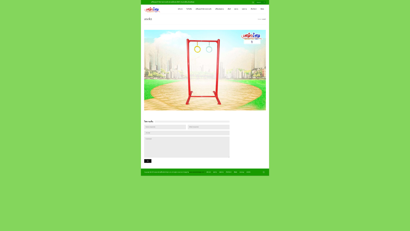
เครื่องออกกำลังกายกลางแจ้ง (203, 9)
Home (259, 19)
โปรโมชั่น (189, 9)
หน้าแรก (180, 9)
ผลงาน (236, 9)
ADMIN (248, 172)
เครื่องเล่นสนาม (219, 9)
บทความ (244, 9)
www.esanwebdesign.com (196, 172)
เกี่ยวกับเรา (254, 9)
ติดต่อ (262, 9)
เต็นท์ (229, 9)
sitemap (241, 172)
